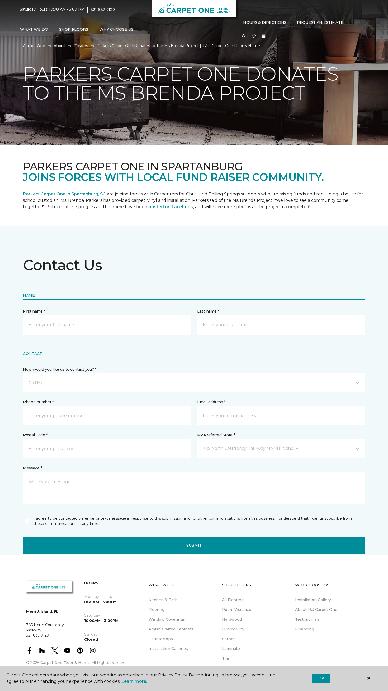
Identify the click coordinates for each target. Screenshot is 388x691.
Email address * (211, 402)
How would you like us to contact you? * (59, 369)
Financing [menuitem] (304, 629)
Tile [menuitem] (225, 658)
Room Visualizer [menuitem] (237, 609)
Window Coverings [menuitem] (167, 619)
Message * (32, 468)
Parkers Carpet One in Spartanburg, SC (64, 193)
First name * (34, 311)
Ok (321, 678)
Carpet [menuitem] (228, 639)
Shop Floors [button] (73, 29)
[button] (244, 36)
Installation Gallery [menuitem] (313, 599)
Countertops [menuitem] (161, 639)
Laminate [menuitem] (231, 648)
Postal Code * (35, 435)
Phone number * (38, 402)
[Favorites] (254, 36)
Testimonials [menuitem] (307, 619)
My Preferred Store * (216, 435)
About (59, 45)
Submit (194, 545)
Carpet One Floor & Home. (65, 662)
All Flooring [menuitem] (233, 599)
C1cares (81, 45)
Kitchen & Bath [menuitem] (163, 599)
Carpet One (34, 45)
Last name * (208, 311)
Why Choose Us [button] (116, 29)
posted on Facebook (170, 206)
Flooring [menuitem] (156, 609)
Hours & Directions (264, 22)
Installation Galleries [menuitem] (168, 648)
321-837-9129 (103, 9)
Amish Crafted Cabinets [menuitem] (171, 629)
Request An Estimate (320, 22)
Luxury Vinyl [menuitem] (233, 629)
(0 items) (264, 36)
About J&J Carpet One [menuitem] (316, 609)
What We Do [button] (34, 29)
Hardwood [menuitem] (232, 619)
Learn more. (134, 681)
